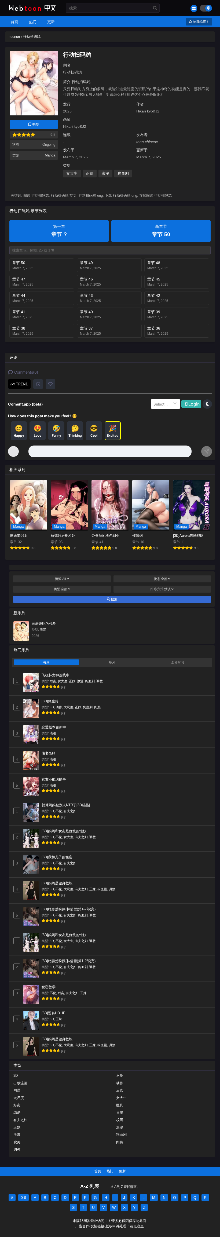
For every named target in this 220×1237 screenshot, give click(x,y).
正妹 (89, 173)
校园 (119, 1120)
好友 (16, 1105)
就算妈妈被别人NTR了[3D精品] (66, 805)
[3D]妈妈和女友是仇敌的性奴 (64, 831)
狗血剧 (123, 173)
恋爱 (16, 1113)
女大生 (72, 173)
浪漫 (105, 173)
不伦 (59, 811)
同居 (16, 1090)
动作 (59, 707)
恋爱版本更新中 (54, 727)
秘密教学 (49, 987)
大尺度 (68, 707)
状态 (160, 579)
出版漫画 (20, 1083)
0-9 (23, 1197)
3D (52, 707)
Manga (50, 155)
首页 (97, 1171)
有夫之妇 (70, 811)
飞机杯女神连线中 (55, 675)
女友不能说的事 (54, 779)
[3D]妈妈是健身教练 (57, 883)
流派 (60, 579)
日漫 (119, 1113)
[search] (155, 8)
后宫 (53, 681)
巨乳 (119, 1105)
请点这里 (137, 1226)
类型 (60, 589)
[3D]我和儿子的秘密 (57, 857)
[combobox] (154, 403)
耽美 (16, 1142)
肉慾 (97, 707)
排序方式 (161, 589)
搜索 (113, 599)
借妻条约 (49, 753)
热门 (110, 1171)
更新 (122, 1171)
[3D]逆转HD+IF (53, 1013)
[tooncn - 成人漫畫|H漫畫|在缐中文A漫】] (31, 11)
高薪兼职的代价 (44, 624)
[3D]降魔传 (50, 701)
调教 (99, 681)
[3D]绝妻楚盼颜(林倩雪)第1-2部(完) (69, 909)
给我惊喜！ (200, 22)
